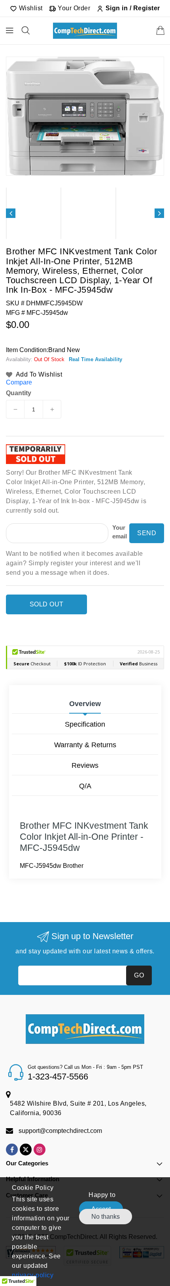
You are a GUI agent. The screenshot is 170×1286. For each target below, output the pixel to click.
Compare (19, 382)
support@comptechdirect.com (60, 1130)
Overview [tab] (85, 704)
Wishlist (30, 8)
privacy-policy (32, 1275)
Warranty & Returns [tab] (85, 745)
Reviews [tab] (85, 765)
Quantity (18, 393)
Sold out (47, 604)
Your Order (73, 8)
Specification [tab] (85, 724)
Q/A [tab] (85, 786)
